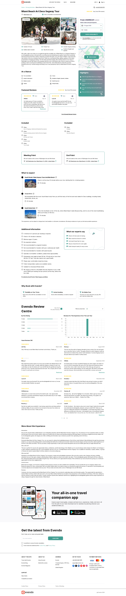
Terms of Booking (59, 586)
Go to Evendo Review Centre (69, 114)
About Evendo (41, 560)
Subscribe (55, 538)
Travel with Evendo (26, 560)
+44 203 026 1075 (77, 560)
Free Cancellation (86, 38)
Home (23, 7)
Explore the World (54, 2)
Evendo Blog (24, 563)
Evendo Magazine (25, 565)
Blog (65, 2)
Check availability (91, 34)
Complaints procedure (26, 578)
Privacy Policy (51, 545)
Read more (43, 109)
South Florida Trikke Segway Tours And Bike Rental (40, 177)
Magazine (72, 2)
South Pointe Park (30, 208)
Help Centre (24, 575)
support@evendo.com (77, 563)
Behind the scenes (42, 563)
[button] (75, 102)
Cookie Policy (42, 545)
